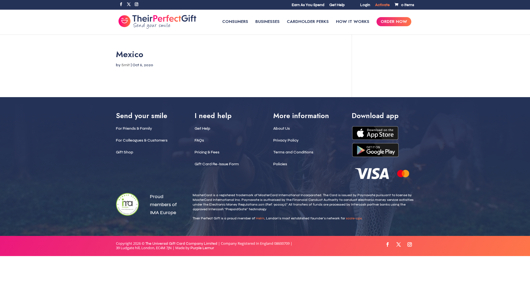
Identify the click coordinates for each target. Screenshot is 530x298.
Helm (260, 218)
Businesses (267, 22)
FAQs (199, 140)
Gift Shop (124, 152)
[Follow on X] (398, 244)
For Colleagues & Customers (142, 140)
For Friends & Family (134, 128)
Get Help (337, 5)
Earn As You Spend (308, 5)
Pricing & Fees (207, 152)
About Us (281, 128)
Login (365, 5)
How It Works (352, 22)
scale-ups (354, 218)
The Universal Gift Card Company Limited (181, 243)
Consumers (235, 22)
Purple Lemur (202, 248)
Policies (280, 164)
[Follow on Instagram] (409, 244)
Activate (382, 5)
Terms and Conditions (293, 152)
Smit (125, 65)
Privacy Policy (286, 140)
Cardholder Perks (308, 22)
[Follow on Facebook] (387, 244)
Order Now (394, 22)
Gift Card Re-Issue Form (217, 164)
